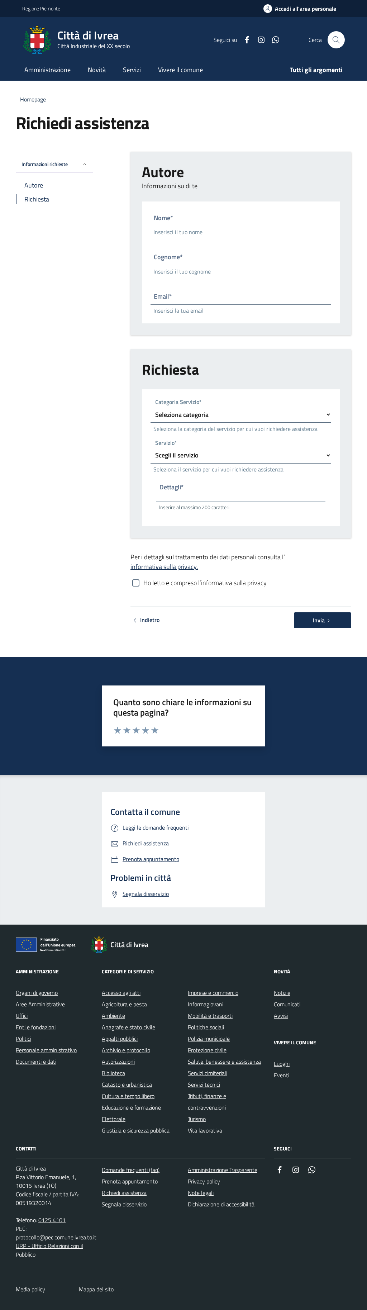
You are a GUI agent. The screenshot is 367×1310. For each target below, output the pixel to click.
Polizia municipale (209, 1038)
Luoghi (282, 1063)
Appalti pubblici (120, 1038)
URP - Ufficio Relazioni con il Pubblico (49, 1250)
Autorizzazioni (118, 1061)
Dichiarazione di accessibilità (221, 1204)
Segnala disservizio (124, 1204)
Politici (23, 1038)
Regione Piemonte (41, 8)
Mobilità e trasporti (210, 1015)
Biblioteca (113, 1073)
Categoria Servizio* (178, 403)
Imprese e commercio (213, 992)
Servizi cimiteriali (207, 1073)
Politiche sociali (206, 1027)
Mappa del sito (96, 1289)
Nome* (163, 218)
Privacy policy (204, 1181)
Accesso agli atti (121, 992)
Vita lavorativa (205, 1130)
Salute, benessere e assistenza (224, 1061)
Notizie (282, 992)
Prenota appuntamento (130, 1181)
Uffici (22, 1015)
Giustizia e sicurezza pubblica (136, 1130)
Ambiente (113, 1015)
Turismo (197, 1119)
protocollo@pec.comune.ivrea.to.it (56, 1237)
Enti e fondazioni (36, 1027)
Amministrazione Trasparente (222, 1170)
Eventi (281, 1075)
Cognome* (168, 257)
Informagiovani (205, 1004)
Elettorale (113, 1119)
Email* (163, 296)
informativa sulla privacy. (164, 566)
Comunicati (287, 1004)
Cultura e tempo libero (128, 1096)
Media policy (30, 1289)
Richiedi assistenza (124, 1192)
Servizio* (166, 443)
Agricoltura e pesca (124, 1004)
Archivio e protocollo (126, 1050)
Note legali (201, 1192)
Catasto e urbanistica (127, 1084)
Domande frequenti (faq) (130, 1170)
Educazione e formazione (131, 1107)
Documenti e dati (36, 1061)
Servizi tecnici (204, 1084)
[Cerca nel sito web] (336, 39)
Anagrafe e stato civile (128, 1027)
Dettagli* (171, 487)
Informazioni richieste (45, 164)
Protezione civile (207, 1050)
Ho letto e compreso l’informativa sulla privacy (205, 583)
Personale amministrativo (46, 1050)
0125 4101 (52, 1220)
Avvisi (281, 1015)
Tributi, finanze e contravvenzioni (207, 1102)
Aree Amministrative (40, 1004)
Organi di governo (37, 992)
